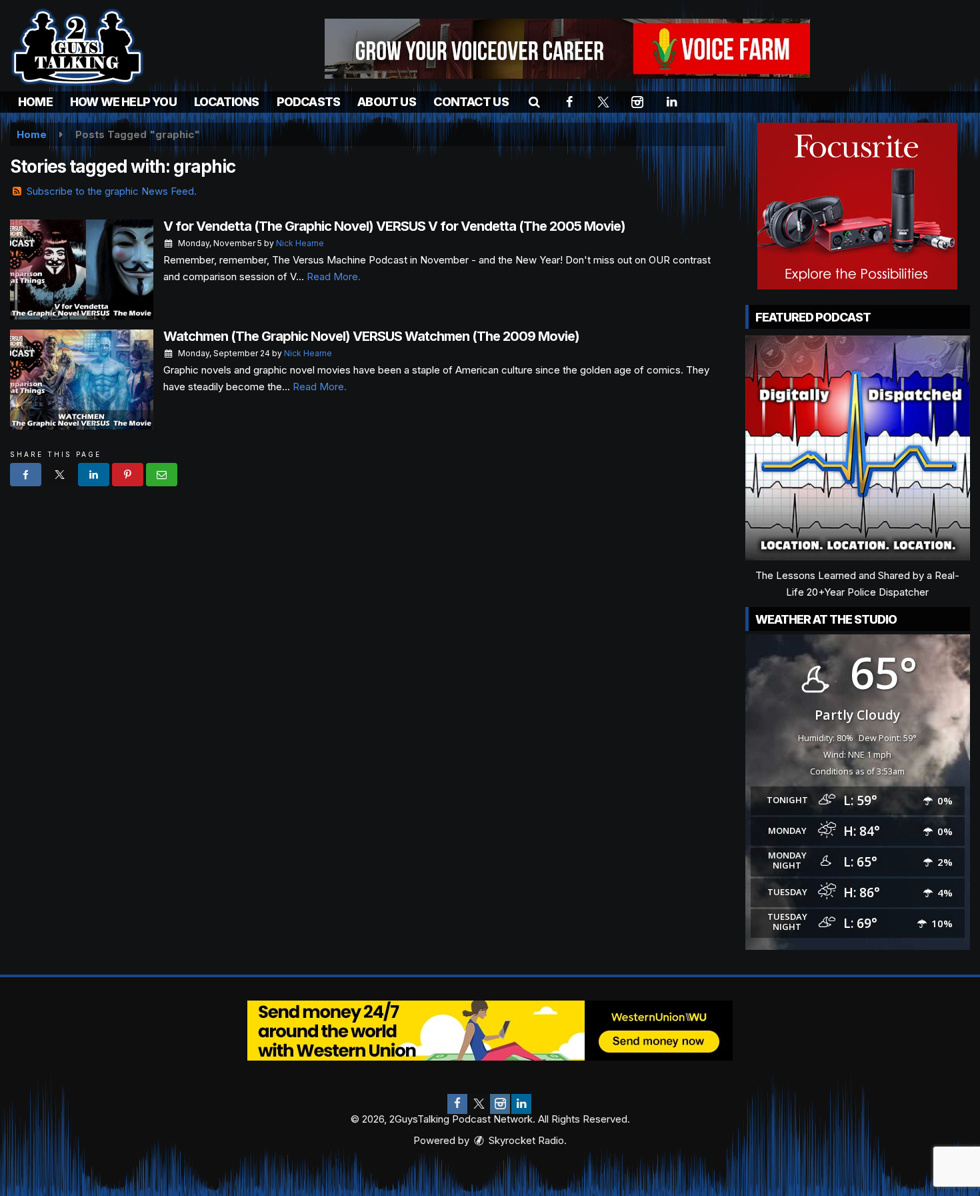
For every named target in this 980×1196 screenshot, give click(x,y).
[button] (534, 102)
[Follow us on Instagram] (500, 1104)
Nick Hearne (300, 243)
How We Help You (123, 102)
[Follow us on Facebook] (457, 1104)
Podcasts (309, 102)
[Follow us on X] (479, 1104)
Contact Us (471, 102)
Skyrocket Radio (525, 1140)
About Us (386, 102)
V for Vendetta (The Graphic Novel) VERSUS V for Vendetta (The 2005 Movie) (394, 226)
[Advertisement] (567, 49)
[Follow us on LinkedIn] (521, 1104)
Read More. (334, 276)
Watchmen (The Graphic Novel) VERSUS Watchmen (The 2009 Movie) (371, 336)
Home (35, 102)
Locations (226, 102)
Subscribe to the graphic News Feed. (112, 191)
